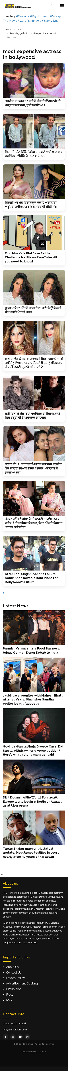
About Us (12, 967)
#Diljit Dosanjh (39, 16)
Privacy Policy (15, 978)
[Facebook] (5, 1037)
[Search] (52, 5)
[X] (13, 1037)
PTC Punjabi (40, 1051)
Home (9, 29)
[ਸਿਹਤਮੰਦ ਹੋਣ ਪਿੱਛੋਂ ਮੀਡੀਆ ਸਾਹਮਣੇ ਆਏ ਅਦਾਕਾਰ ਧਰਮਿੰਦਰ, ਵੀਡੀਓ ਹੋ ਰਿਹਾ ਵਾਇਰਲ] (34, 131)
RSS (9, 1000)
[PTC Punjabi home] (18, 5)
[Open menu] (62, 5)
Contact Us (13, 972)
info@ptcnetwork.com (15, 1029)
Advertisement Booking (22, 983)
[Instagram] (27, 1037)
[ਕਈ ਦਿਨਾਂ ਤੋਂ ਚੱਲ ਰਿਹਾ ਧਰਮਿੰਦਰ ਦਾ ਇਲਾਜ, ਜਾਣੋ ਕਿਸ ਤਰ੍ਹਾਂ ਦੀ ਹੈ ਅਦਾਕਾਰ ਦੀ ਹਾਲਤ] (34, 393)
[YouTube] (20, 1037)
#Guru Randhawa (29, 20)
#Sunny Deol (50, 20)
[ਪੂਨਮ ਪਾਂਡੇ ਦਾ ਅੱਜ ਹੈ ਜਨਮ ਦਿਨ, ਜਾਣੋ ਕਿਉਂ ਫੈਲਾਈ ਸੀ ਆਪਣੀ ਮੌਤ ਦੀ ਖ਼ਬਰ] (34, 287)
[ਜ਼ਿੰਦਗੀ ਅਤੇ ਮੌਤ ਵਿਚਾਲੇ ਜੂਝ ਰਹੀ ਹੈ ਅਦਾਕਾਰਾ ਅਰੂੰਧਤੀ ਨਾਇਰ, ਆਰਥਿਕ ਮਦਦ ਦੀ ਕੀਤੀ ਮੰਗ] (34, 181)
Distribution (13, 989)
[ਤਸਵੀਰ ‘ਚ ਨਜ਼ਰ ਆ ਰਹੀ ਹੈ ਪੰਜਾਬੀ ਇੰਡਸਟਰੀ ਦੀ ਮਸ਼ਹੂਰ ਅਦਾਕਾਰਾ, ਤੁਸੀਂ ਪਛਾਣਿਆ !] (34, 80)
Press (9, 994)
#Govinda (22, 16)
